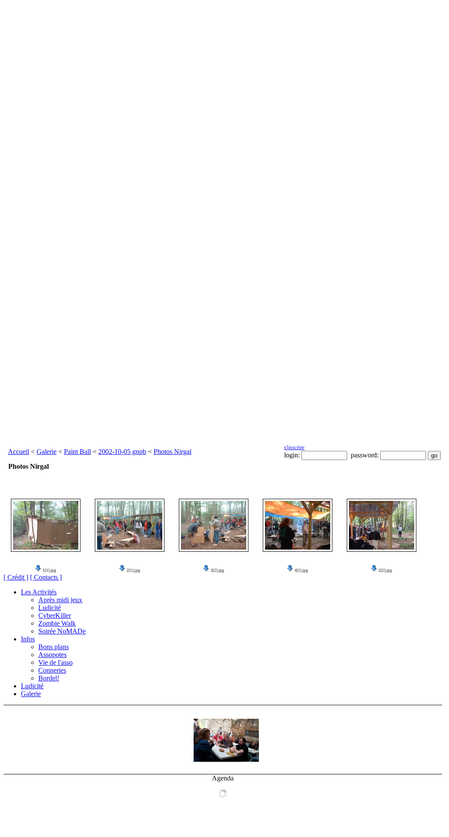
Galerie (47, 451)
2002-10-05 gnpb (122, 451)
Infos (28, 639)
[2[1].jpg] (129, 525)
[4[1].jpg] (297, 525)
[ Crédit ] (15, 577)
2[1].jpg (133, 570)
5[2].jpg (385, 570)
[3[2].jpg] (213, 525)
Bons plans (53, 646)
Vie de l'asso (55, 662)
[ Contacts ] (46, 577)
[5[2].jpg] (381, 525)
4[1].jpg (301, 570)
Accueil (18, 451)
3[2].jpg (217, 570)
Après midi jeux (60, 600)
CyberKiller (54, 615)
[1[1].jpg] (45, 525)
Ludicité (49, 607)
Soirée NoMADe (62, 631)
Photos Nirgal (172, 451)
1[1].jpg (49, 570)
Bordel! (48, 678)
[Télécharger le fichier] (38, 570)
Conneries (52, 670)
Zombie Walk (57, 623)
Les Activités (39, 592)
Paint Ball (77, 451)
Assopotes (52, 654)
